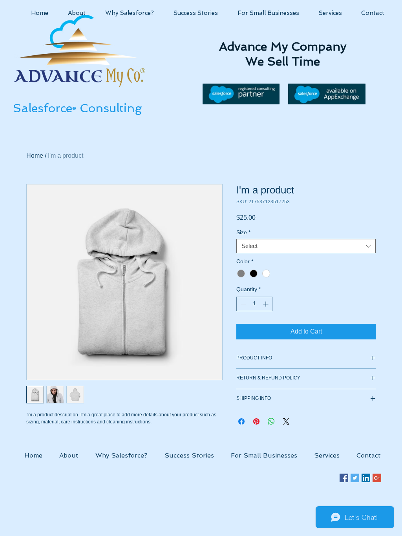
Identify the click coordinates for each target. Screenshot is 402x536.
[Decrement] (242, 304)
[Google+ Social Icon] (377, 478)
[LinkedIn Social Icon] (366, 478)
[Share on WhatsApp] (271, 421)
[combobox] (306, 246)
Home (34, 155)
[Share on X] (286, 421)
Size (243, 232)
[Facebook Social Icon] (344, 478)
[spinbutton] (254, 304)
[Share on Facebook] (241, 421)
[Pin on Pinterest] (256, 421)
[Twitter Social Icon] (355, 478)
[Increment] (266, 304)
